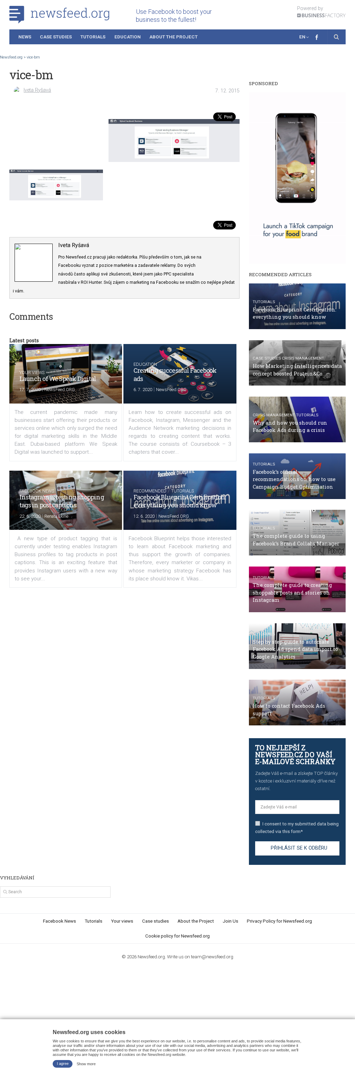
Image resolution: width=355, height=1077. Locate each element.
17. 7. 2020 (30, 389)
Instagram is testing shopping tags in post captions (61, 501)
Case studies (267, 358)
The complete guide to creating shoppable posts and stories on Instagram (292, 592)
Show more (86, 1063)
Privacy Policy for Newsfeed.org (279, 921)
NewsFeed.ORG (59, 389)
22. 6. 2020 (30, 516)
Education (127, 36)
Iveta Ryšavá (37, 90)
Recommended (149, 491)
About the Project (173, 36)
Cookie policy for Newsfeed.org (177, 936)
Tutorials (92, 36)
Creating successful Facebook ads (174, 374)
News (24, 36)
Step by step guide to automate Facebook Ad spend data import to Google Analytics (295, 649)
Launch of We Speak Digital (57, 378)
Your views (31, 372)
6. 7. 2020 (142, 389)
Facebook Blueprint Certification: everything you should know (179, 501)
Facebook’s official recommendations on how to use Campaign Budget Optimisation (294, 479)
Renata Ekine (56, 516)
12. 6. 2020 (144, 516)
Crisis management (303, 358)
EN (302, 36)
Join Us (230, 921)
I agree (63, 1063)
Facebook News (36, 491)
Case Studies (56, 36)
